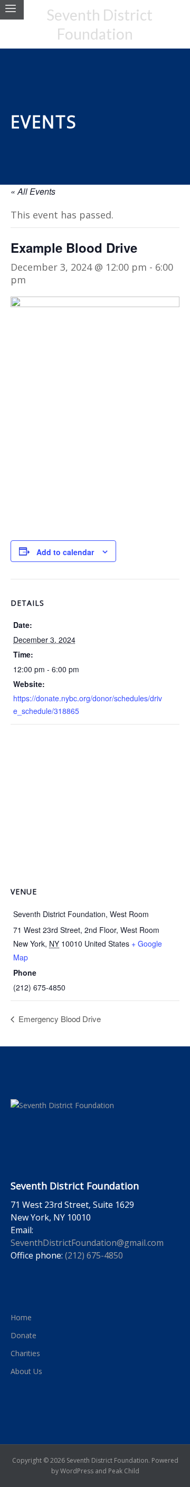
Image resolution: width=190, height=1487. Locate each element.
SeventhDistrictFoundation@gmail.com (87, 1242)
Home (21, 1317)
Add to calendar (65, 552)
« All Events (33, 191)
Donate (23, 1335)
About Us (26, 1371)
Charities (25, 1353)
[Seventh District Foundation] (95, 24)
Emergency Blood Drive (58, 1018)
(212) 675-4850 (94, 1255)
